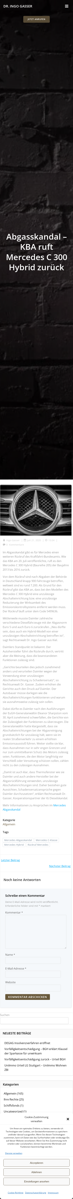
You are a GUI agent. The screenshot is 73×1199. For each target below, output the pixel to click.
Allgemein (9, 824)
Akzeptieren (36, 1162)
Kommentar (14, 912)
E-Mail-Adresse (15, 968)
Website (10, 982)
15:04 (51, 540)
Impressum (53, 1192)
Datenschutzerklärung (35, 1192)
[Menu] (67, 6)
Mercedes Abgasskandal (18, 840)
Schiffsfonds (12, 1105)
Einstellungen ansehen (36, 1181)
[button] (68, 1119)
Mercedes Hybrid (14, 844)
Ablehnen (36, 1172)
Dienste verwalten (13, 1153)
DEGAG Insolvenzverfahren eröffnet (27, 1043)
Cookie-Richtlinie (15, 1192)
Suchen (5, 1015)
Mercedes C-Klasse (46, 840)
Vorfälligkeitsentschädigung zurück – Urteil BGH (35, 1059)
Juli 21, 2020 (34, 540)
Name (10, 955)
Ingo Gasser (13, 540)
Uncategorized (13, 1111)
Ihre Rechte (11, 1099)
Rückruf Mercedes (38, 844)
